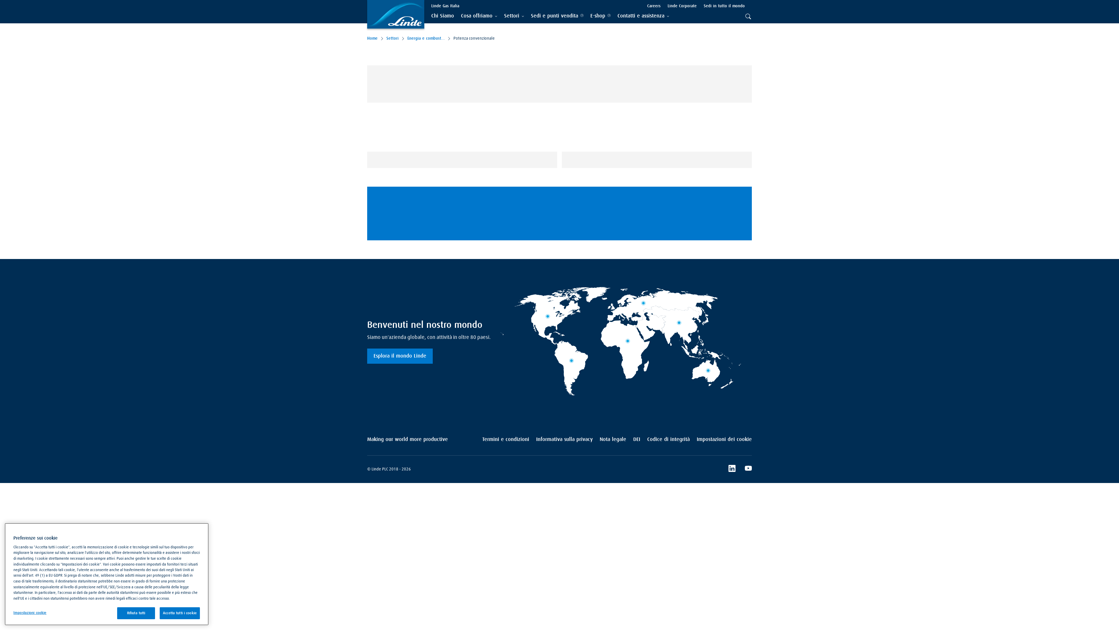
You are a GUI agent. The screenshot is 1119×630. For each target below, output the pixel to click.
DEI (636, 439)
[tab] (479, 16)
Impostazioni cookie (29, 613)
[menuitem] (442, 16)
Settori (392, 38)
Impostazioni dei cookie (724, 439)
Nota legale (613, 439)
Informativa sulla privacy (564, 439)
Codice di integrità (668, 439)
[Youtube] (748, 469)
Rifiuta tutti (136, 613)
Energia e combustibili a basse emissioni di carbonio (426, 38)
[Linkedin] (732, 469)
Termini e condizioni (505, 439)
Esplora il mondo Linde (400, 356)
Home (372, 38)
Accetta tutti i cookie (180, 613)
